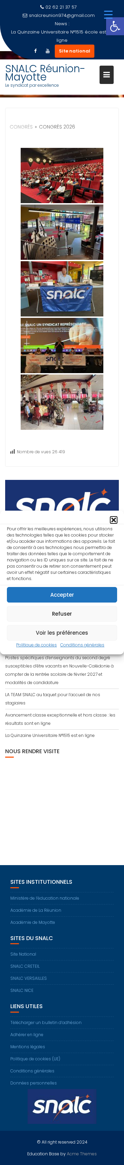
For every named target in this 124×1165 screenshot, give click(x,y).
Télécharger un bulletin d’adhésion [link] (46, 1022)
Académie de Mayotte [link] (32, 922)
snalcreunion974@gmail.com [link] (62, 15)
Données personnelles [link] (33, 1083)
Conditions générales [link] (82, 645)
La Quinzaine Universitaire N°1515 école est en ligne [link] (62, 36)
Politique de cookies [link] (36, 645)
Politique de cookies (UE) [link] (35, 1059)
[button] (113, 520)
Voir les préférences (62, 632)
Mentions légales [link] (27, 1047)
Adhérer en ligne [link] (26, 1035)
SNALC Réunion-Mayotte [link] (45, 72)
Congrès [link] (21, 126)
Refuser (62, 613)
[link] (115, 26)
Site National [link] (23, 954)
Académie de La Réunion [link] (35, 910)
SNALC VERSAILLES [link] (28, 978)
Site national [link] (74, 51)
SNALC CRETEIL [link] (25, 966)
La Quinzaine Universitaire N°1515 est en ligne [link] (50, 735)
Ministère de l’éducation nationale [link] (44, 898)
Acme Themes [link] (82, 1154)
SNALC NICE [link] (21, 990)
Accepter (62, 594)
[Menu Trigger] (108, 14)
